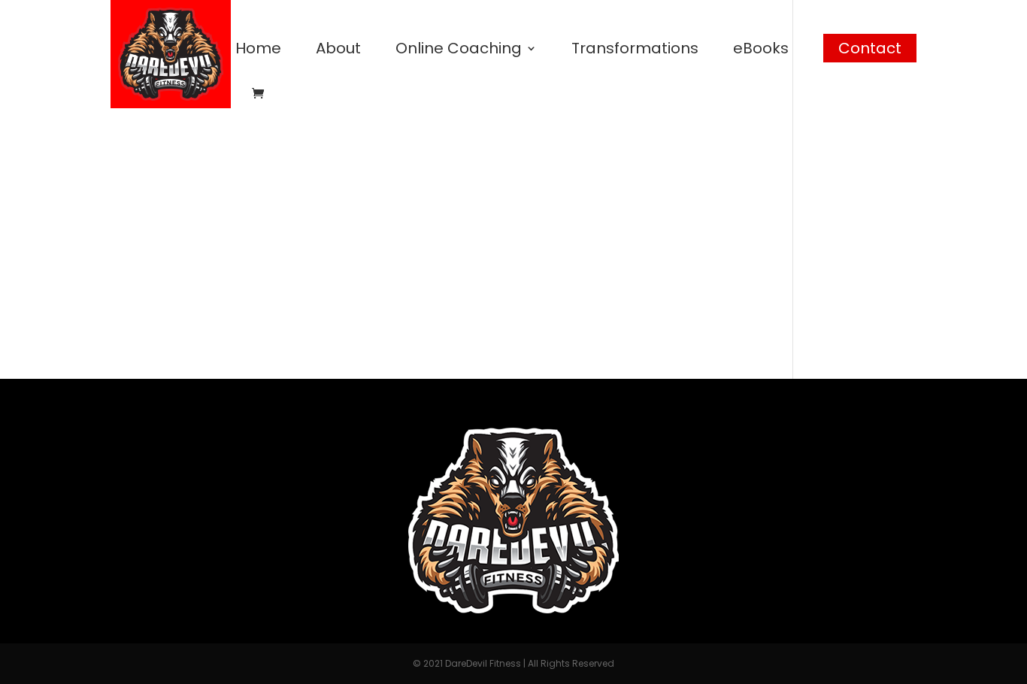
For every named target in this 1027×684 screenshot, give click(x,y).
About (338, 51)
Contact (869, 48)
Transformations (634, 51)
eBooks (761, 51)
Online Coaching (458, 51)
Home (258, 51)
